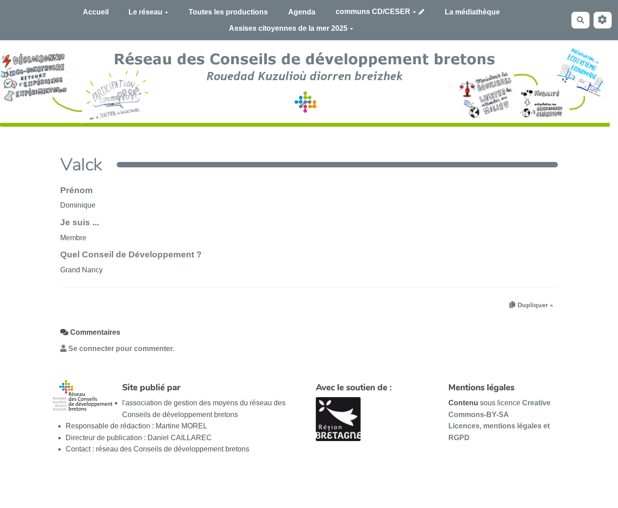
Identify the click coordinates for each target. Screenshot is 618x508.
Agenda (301, 12)
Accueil (96, 12)
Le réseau (145, 12)
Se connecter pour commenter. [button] (120, 348)
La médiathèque (472, 12)
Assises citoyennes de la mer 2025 (288, 28)
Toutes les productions (228, 12)
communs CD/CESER (373, 11)
